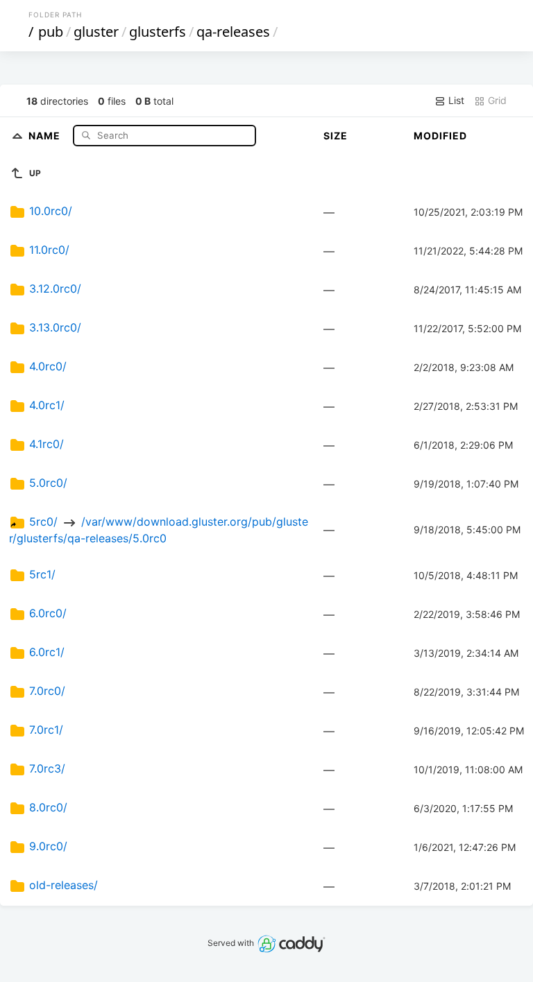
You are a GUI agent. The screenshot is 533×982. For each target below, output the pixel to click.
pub (50, 31)
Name (45, 135)
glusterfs (157, 31)
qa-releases (233, 31)
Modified (440, 135)
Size (335, 135)
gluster (96, 31)
